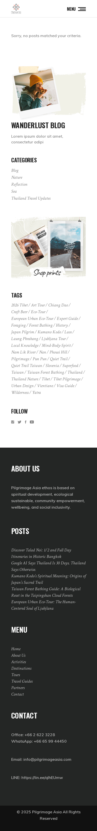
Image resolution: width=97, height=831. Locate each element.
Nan (42, 352)
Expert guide (67, 318)
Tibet (46, 379)
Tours (15, 675)
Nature (16, 177)
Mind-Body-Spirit (56, 345)
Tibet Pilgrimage (66, 379)
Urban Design (22, 386)
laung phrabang (24, 339)
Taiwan (17, 372)
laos (68, 332)
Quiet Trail (58, 359)
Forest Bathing (40, 325)
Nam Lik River (23, 352)
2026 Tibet (19, 305)
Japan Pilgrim (22, 332)
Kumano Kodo (49, 332)
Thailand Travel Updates (30, 198)
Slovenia (52, 365)
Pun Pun (40, 359)
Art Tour (38, 305)
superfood (70, 365)
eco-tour (38, 312)
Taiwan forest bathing (45, 372)
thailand (74, 372)
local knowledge (24, 345)
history (62, 325)
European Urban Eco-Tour (32, 318)
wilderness (20, 392)
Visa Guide (65, 386)
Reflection (19, 184)
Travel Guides (22, 681)
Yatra (36, 392)
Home (15, 649)
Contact (17, 694)
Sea (14, 191)
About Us (18, 655)
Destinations (21, 668)
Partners (18, 688)
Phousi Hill (58, 352)
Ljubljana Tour (54, 339)
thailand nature (24, 379)
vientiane (45, 386)
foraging (18, 325)
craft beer (19, 312)
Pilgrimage (20, 359)
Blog (14, 170)
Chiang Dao (58, 305)
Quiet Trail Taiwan (26, 365)
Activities (18, 662)
